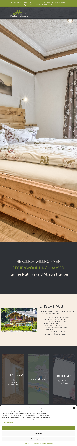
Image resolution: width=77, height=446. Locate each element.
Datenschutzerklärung (40, 443)
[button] (74, 408)
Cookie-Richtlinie (28, 443)
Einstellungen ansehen (38, 439)
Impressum (50, 443)
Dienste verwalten (8, 422)
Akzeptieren (39, 428)
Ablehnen (38, 433)
